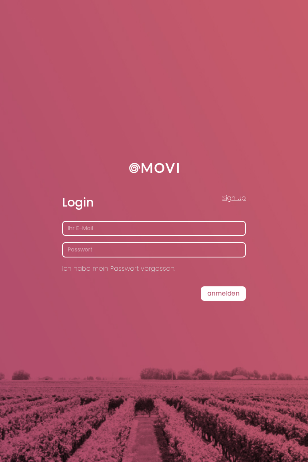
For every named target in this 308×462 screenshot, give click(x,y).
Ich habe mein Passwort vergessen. (118, 268)
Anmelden (223, 293)
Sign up (234, 198)
